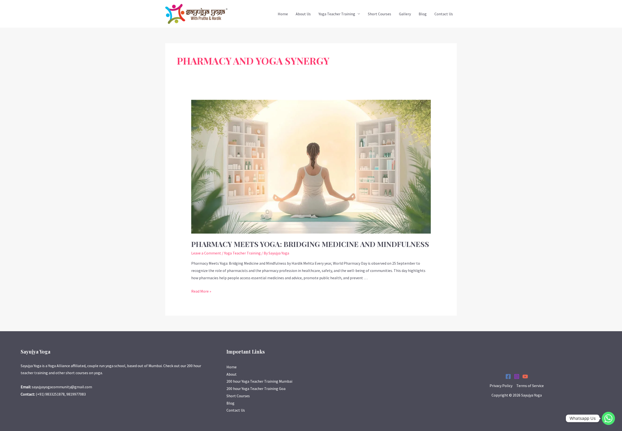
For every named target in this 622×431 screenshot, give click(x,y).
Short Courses (379, 13)
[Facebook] (508, 376)
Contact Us (443, 13)
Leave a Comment (206, 253)
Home (283, 13)
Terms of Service (530, 385)
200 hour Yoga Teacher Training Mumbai (259, 381)
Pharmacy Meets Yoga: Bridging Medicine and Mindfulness (310, 244)
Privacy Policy (501, 385)
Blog (423, 13)
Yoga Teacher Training (337, 13)
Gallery (405, 13)
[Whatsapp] (608, 418)
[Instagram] (516, 376)
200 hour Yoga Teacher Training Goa (255, 388)
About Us (303, 13)
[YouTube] (525, 376)
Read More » (201, 291)
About (231, 374)
